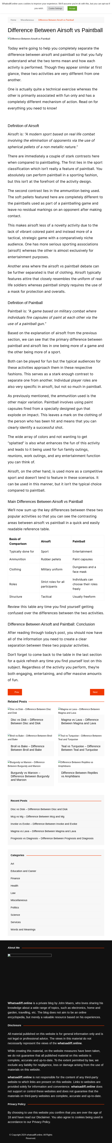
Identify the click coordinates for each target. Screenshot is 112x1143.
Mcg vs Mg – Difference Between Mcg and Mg (37, 816)
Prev (17, 692)
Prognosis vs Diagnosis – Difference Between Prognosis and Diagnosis (52, 838)
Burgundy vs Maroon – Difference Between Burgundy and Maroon (30, 776)
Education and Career (23, 871)
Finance (15, 878)
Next (95, 692)
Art (12, 863)
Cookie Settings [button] (55, 8)
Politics (15, 907)
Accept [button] (72, 8)
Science (15, 914)
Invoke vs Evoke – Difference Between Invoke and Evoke (44, 823)
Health (14, 885)
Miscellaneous (19, 900)
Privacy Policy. (41, 1122)
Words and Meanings (23, 929)
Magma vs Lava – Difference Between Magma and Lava (43, 831)
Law (13, 893)
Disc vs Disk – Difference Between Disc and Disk (39, 809)
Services (16, 922)
